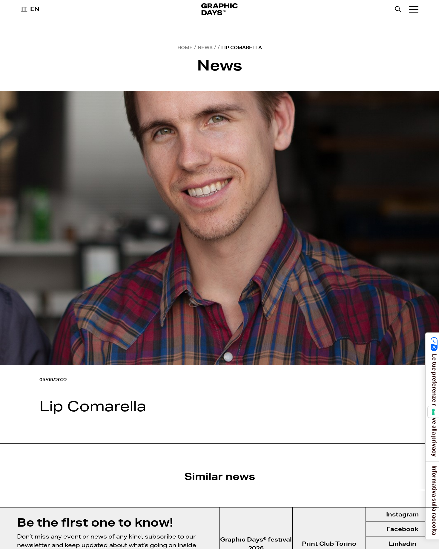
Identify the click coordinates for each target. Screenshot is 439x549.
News (205, 47)
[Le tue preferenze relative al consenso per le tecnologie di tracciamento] (433, 412)
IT (24, 8)
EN (34, 8)
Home (185, 47)
